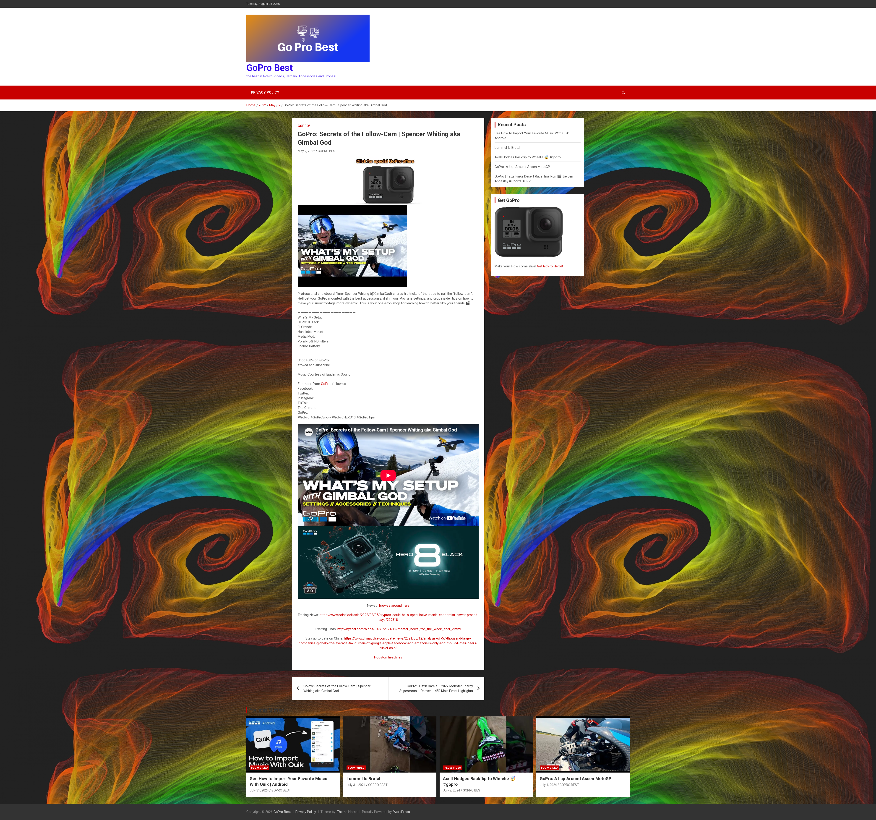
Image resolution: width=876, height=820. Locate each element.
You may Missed (267, 710)
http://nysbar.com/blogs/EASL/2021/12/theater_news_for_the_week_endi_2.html (399, 629)
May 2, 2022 (306, 151)
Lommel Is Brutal (507, 148)
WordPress (401, 812)
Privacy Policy (265, 92)
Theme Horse (347, 812)
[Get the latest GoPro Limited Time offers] (388, 159)
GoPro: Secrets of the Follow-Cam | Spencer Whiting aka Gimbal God (336, 688)
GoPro (326, 384)
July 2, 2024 (451, 790)
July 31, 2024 (259, 790)
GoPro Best (269, 68)
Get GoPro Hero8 (550, 266)
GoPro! (304, 126)
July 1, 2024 (548, 785)
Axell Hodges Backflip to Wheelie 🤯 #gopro (528, 157)
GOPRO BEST (327, 151)
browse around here (394, 605)
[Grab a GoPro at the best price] (388, 529)
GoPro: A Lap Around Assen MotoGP (522, 167)
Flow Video (259, 767)
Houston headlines (388, 657)
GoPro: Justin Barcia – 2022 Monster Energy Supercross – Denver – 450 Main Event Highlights (436, 688)
